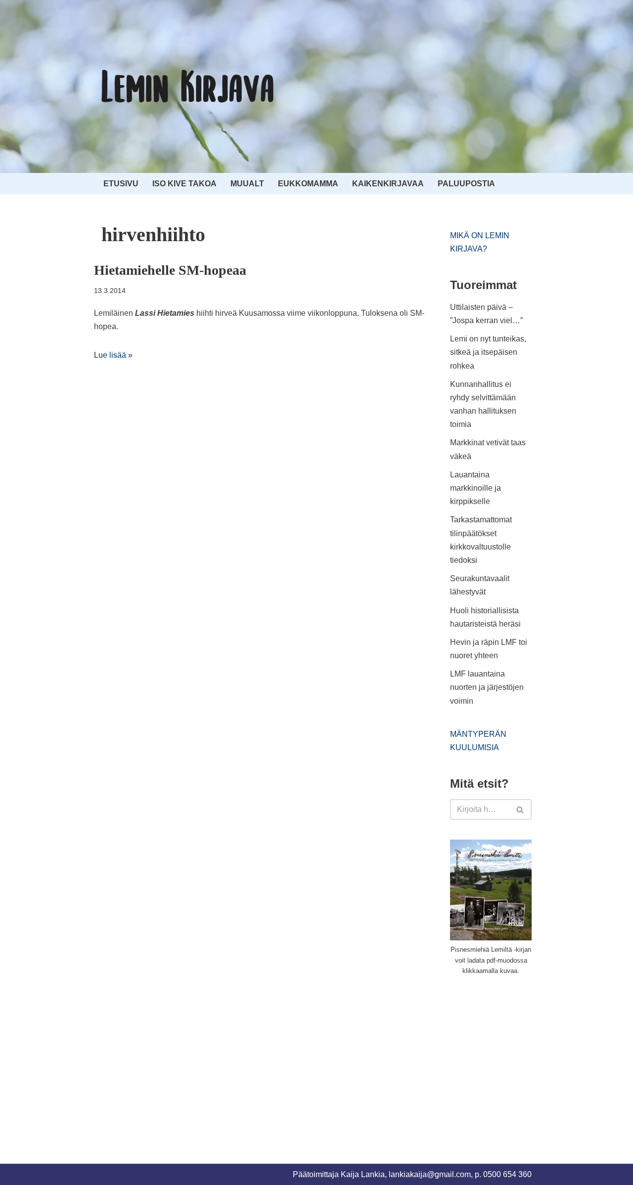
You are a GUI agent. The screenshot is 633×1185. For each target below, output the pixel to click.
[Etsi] (520, 809)
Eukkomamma (308, 183)
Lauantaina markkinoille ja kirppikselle (475, 488)
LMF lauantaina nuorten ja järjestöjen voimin (487, 687)
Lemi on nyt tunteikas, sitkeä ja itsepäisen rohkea (488, 352)
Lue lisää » (113, 355)
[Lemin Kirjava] (187, 86)
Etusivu (120, 183)
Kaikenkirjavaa (388, 183)
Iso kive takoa (184, 183)
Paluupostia (466, 183)
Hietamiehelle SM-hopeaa (170, 270)
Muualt (247, 183)
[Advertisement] (524, 1058)
